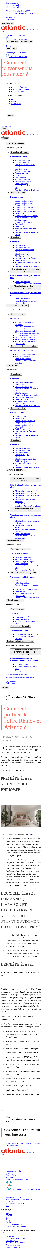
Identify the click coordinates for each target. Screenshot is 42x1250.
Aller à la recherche (13, 7)
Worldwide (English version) (16, 1226)
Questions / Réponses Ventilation (27, 598)
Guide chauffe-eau (22, 399)
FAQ (7, 1206)
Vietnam (9, 1216)
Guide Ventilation (21, 564)
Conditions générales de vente (17, 1179)
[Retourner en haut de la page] (2, 1110)
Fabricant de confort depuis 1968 (18, 11)
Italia (7, 1218)
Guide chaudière (21, 260)
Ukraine (9, 1222)
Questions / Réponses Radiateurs (27, 190)
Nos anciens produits (13, 1171)
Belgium (9, 1214)
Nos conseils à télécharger (15, 1204)
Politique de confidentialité (15, 1243)
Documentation (11, 1201)
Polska (8, 1220)
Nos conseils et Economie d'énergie (19, 1199)
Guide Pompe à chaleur (23, 226)
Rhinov (30, 834)
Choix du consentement (14, 1247)
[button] (15, 143)
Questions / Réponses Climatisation (28, 284)
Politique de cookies (13, 1245)
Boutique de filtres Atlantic (25, 570)
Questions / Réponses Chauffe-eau (27, 406)
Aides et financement (13, 1197)
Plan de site (10, 1236)
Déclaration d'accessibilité (15, 1239)
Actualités (9, 1173)
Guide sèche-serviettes (23, 359)
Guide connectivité (22, 619)
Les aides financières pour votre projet (20, 13)
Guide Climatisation (22, 282)
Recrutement (10, 1177)
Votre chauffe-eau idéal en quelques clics (24, 402)
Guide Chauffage (21, 184)
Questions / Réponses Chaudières (27, 267)
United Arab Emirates (14, 1224)
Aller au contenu (12, 3)
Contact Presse (11, 1175)
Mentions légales (12, 1241)
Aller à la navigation (13, 5)
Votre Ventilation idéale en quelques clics (24, 595)
